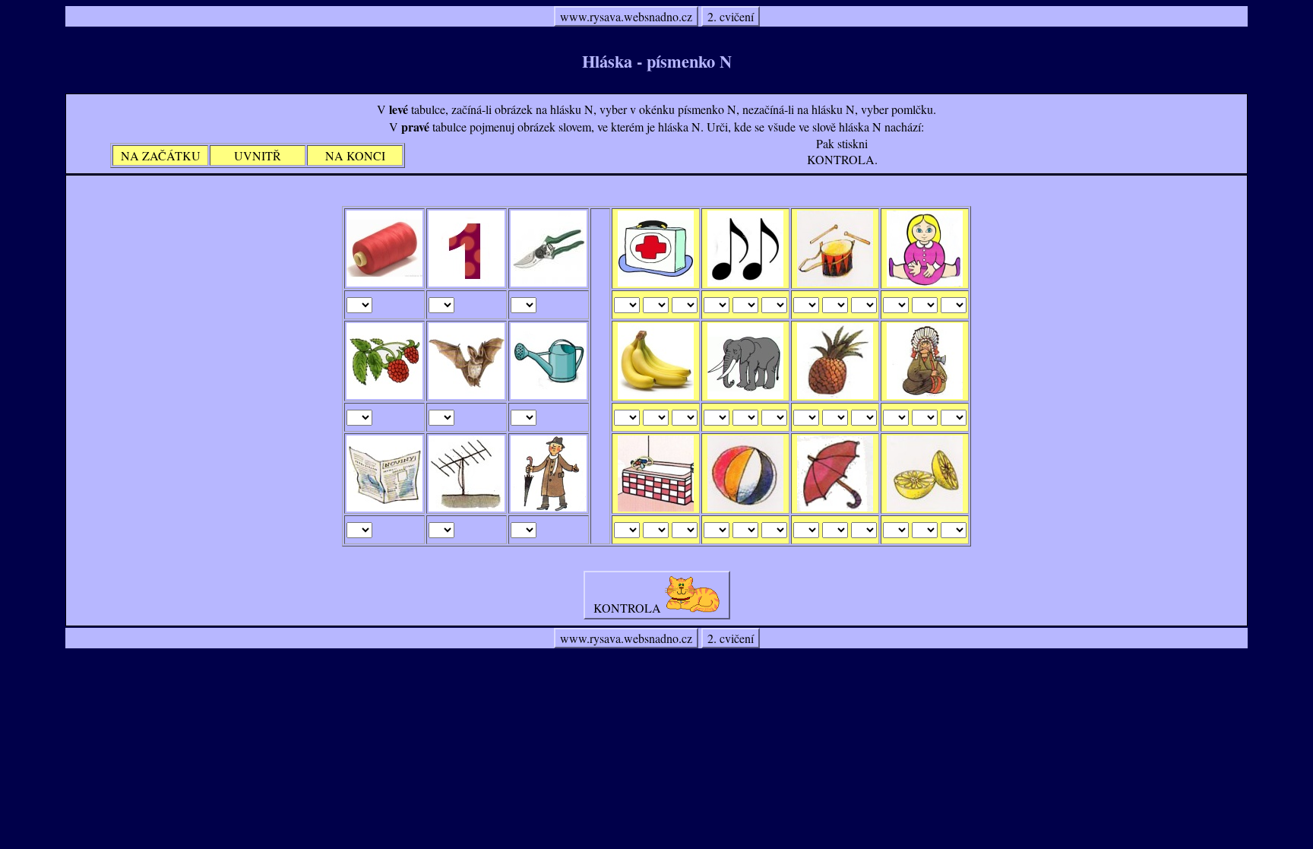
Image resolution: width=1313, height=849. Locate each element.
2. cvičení (730, 16)
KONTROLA (627, 608)
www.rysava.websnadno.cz (626, 16)
